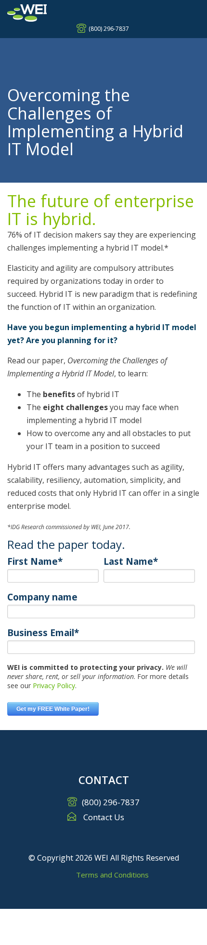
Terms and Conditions (112, 874)
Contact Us (103, 817)
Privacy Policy (54, 685)
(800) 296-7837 (109, 29)
